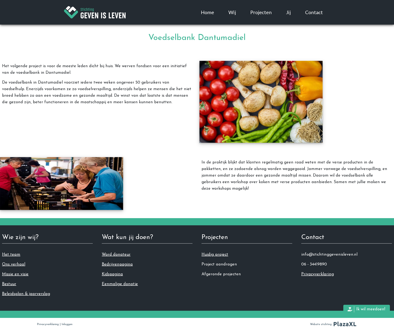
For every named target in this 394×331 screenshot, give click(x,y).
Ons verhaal (13, 264)
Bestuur (9, 284)
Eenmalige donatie (120, 284)
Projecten (261, 12)
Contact (314, 12)
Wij (232, 12)
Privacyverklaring (317, 274)
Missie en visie (15, 274)
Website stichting (321, 324)
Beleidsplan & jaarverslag (26, 294)
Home (207, 12)
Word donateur (116, 255)
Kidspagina (112, 274)
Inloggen (67, 324)
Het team (11, 255)
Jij (288, 12)
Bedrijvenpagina (117, 264)
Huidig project (215, 255)
